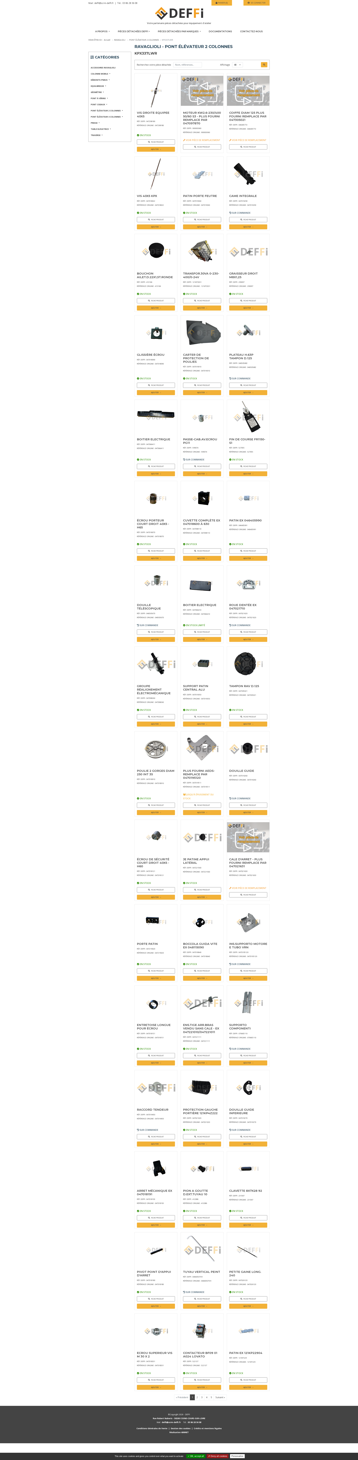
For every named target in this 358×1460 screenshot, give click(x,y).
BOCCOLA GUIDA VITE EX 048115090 (200, 945)
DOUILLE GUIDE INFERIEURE (241, 1111)
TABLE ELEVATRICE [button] (100, 129)
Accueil (107, 40)
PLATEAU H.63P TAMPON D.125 (241, 356)
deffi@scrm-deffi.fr (104, 3)
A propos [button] (101, 31)
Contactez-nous (251, 31)
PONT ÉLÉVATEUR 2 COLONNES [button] (106, 110)
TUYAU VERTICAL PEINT (201, 1272)
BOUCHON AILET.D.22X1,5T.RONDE (155, 275)
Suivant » (220, 1397)
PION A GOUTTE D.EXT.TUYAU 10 (195, 1192)
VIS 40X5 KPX (147, 196)
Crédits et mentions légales (208, 1428)
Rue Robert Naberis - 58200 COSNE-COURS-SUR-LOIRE (179, 1418)
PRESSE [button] (94, 123)
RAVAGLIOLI (119, 40)
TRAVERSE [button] (96, 135)
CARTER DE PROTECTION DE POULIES (196, 358)
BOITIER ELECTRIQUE (153, 439)
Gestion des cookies (180, 1428)
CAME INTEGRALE (243, 196)
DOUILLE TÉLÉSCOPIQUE (149, 606)
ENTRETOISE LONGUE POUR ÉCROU (154, 1026)
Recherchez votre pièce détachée (154, 64)
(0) (223, 2)
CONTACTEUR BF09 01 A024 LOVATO (200, 1354)
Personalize (237, 1456)
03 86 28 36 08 (130, 3)
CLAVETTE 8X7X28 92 (245, 1190)
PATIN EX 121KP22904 (245, 1353)
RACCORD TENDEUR (152, 1109)
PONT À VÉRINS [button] (98, 98)
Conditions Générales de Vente (151, 1428)
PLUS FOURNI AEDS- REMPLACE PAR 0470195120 (199, 774)
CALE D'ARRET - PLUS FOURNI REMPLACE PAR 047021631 (247, 862)
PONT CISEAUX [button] (98, 104)
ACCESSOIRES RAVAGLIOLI (103, 67)
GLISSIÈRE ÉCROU (150, 354)
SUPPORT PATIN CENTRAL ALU (195, 687)
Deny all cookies (218, 1456)
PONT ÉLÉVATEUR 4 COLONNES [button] (106, 116)
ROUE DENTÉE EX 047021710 (242, 606)
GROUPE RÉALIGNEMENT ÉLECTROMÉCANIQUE (154, 689)
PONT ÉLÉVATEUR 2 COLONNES (144, 40)
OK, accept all (196, 1456)
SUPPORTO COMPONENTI (240, 1026)
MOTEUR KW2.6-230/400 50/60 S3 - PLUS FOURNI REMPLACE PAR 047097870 (202, 118)
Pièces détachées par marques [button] (178, 31)
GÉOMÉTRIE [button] (96, 92)
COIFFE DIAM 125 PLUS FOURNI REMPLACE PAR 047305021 (247, 116)
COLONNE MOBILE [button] (100, 73)
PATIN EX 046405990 (245, 520)
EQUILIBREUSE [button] (97, 86)
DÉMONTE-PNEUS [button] (99, 80)
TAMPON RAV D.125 (244, 686)
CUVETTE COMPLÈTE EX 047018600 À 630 (201, 522)
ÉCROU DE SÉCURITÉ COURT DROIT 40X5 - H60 (153, 862)
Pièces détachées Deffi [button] (133, 31)
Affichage (225, 64)
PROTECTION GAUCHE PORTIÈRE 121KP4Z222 (200, 1111)
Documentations (220, 31)
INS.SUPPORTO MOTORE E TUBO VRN (248, 945)
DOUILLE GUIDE (241, 770)
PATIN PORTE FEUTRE (200, 196)
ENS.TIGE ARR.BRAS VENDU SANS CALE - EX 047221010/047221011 (201, 1028)
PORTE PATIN (147, 944)
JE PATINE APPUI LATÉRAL (196, 860)
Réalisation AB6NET (179, 1432)
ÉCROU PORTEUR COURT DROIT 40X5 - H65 (153, 524)
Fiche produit (157, 142)
